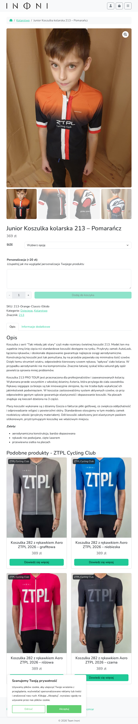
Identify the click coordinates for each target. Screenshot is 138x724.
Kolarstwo (23, 20)
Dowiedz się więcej (36, 562)
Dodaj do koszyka (83, 295)
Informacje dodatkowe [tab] (36, 327)
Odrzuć (28, 709)
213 (21, 315)
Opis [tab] (12, 327)
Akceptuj (64, 709)
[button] (125, 34)
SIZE (10, 245)
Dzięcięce (26, 311)
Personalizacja (22, 260)
